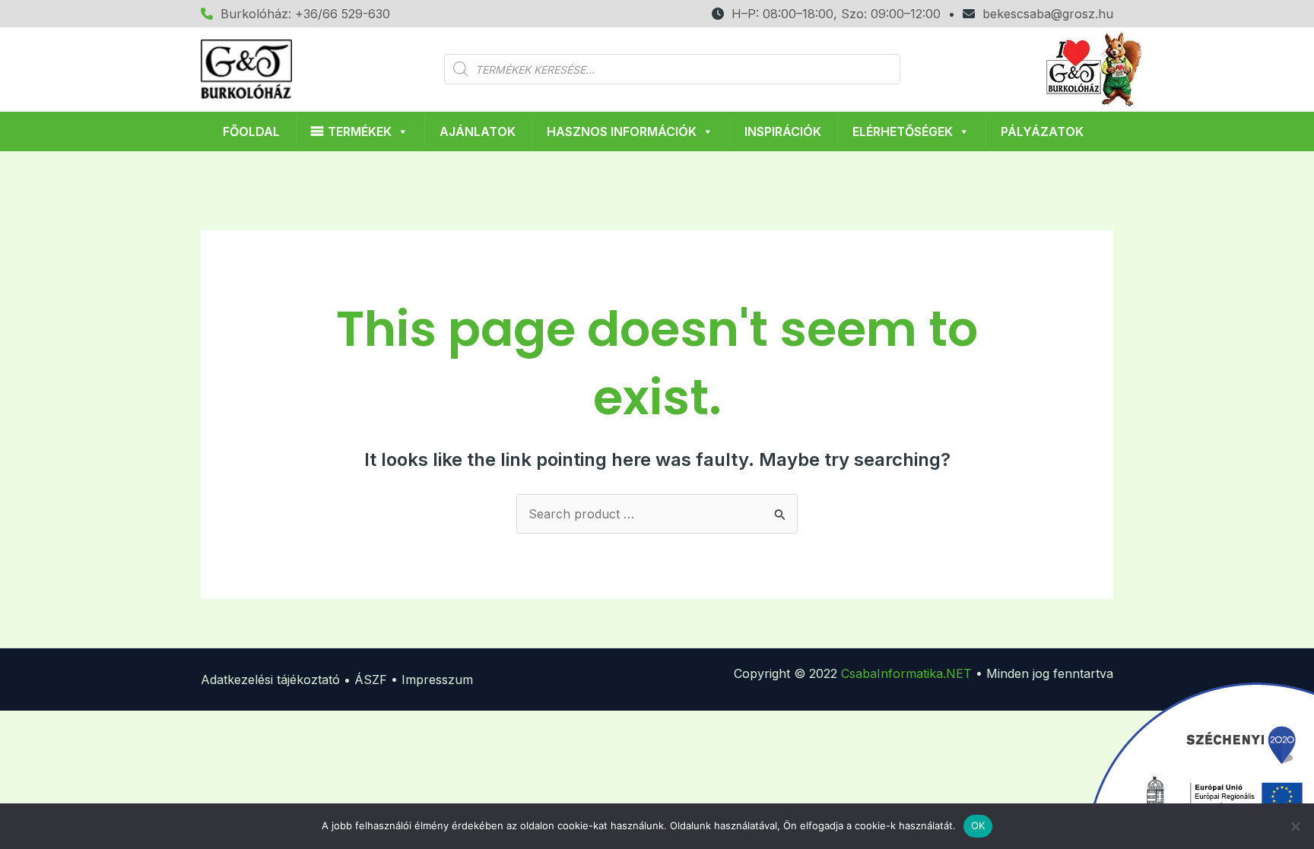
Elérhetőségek (902, 131)
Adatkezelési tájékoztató (270, 679)
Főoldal (251, 131)
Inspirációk (782, 131)
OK (978, 825)
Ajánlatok (478, 131)
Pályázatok (1042, 131)
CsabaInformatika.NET (906, 673)
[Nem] (1295, 826)
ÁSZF (370, 679)
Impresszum (437, 679)
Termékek (360, 131)
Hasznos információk (622, 131)
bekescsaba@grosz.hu (1044, 13)
